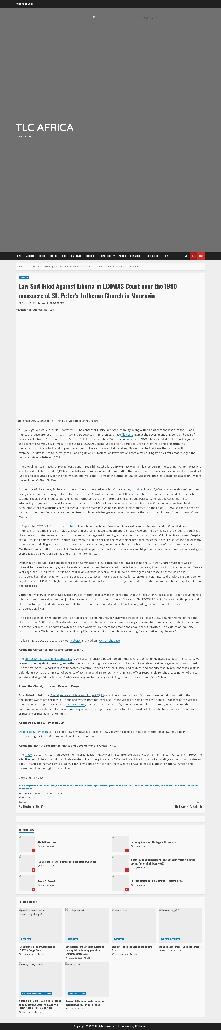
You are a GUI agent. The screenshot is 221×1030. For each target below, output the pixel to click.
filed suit (127, 434)
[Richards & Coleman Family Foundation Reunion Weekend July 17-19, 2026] (87, 979)
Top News (24, 278)
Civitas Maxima (75, 704)
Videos (122, 255)
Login (165, 255)
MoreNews (124, 1026)
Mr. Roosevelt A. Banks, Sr (188, 804)
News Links (76, 255)
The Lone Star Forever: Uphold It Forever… (180, 946)
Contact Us (152, 255)
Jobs (63, 255)
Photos (90, 255)
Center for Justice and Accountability (48, 658)
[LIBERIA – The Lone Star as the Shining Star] (134, 925)
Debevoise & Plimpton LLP (36, 732)
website (75, 640)
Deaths (53, 255)
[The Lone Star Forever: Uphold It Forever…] (180, 925)
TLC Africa (45, 128)
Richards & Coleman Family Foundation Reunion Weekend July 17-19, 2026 (84, 1002)
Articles (30, 255)
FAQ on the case (109, 640)
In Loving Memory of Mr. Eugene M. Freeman (120, 844)
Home (18, 255)
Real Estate (106, 255)
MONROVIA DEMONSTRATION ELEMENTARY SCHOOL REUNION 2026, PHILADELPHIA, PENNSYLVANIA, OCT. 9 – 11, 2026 (40, 1004)
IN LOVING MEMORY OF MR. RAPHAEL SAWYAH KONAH (120, 883)
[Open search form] (185, 256)
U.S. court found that (60, 526)
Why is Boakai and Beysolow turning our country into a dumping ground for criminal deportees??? (120, 863)
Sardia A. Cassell (27, 883)
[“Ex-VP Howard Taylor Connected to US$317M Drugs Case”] (40, 925)
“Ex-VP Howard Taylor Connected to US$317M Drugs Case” (27, 863)
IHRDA (28, 754)
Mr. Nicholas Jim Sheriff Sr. (32, 804)
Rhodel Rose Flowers (27, 844)
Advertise (135, 255)
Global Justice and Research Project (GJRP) (77, 695)
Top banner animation (31, 993)
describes (134, 494)
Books (42, 255)
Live (201, 255)
